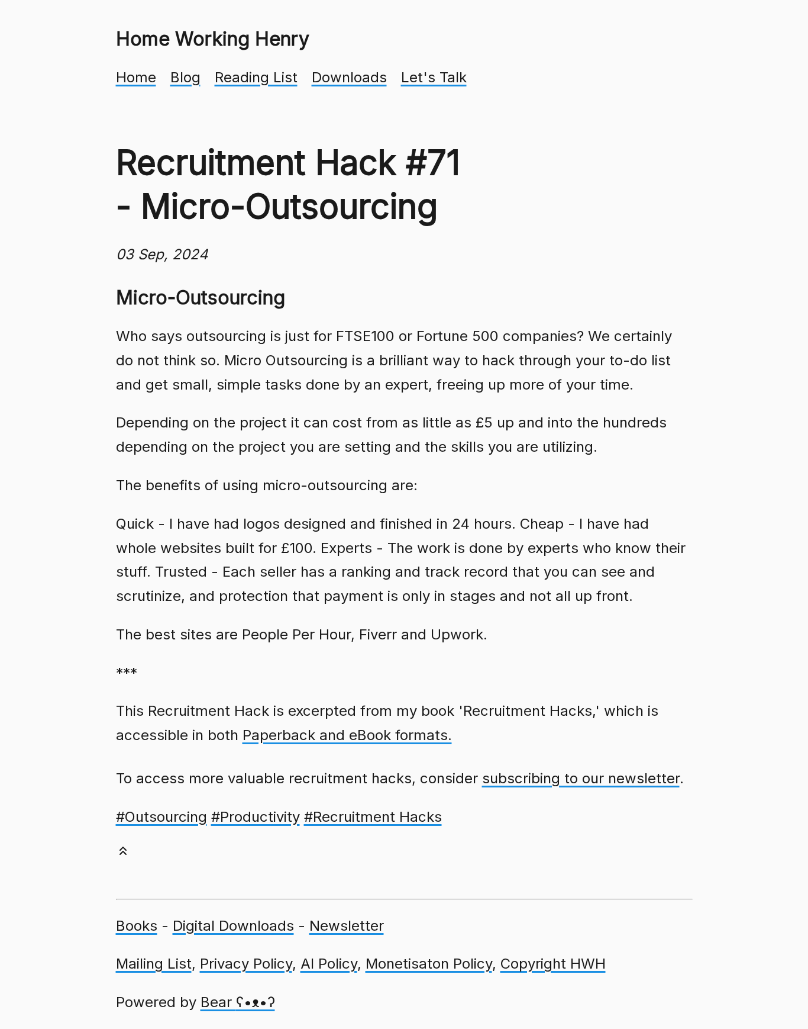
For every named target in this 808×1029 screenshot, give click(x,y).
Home (136, 77)
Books (136, 925)
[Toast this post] (123, 853)
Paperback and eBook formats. (347, 735)
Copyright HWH (553, 963)
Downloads (349, 77)
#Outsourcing (161, 816)
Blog (185, 77)
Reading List (256, 77)
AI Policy (328, 963)
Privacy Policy (246, 963)
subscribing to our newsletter (581, 778)
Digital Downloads (233, 925)
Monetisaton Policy (429, 963)
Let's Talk (434, 77)
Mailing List (154, 963)
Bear (238, 1002)
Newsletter (346, 925)
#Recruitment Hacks (373, 816)
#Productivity (255, 816)
